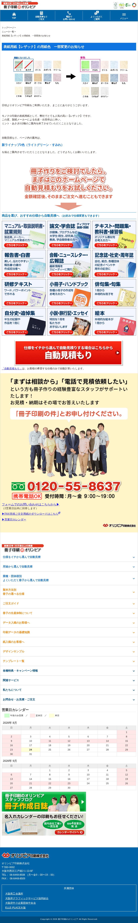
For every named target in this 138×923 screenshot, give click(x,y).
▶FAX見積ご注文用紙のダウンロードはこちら (30, 513)
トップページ (8, 27)
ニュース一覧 (8, 31)
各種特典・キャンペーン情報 (20, 670)
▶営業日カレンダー (14, 519)
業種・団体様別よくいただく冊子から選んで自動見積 (26, 578)
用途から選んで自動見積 (17, 566)
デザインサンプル (13, 651)
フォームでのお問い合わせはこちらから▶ (30, 504)
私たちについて (12, 689)
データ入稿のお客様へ (16, 622)
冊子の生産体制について (17, 613)
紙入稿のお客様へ (13, 641)
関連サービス (11, 680)
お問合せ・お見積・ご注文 (19, 699)
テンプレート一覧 (13, 661)
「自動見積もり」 (12, 368)
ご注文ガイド (11, 603)
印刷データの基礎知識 (16, 632)
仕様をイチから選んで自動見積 (22, 556)
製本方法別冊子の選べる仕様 (13, 591)
